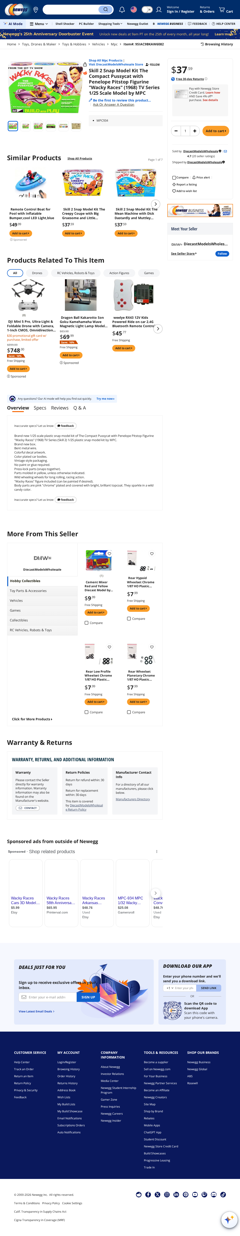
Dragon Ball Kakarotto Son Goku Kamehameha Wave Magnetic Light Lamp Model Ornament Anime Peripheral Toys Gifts (82, 321)
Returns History (67, 1083)
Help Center (22, 1062)
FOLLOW (222, 254)
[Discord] (214, 1194)
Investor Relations (112, 1074)
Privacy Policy (51, 1203)
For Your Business (155, 1076)
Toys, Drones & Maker (39, 44)
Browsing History (68, 1069)
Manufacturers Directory (133, 799)
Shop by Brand (153, 1111)
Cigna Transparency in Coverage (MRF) (39, 1220)
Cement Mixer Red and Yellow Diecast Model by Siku (97, 586)
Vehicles (98, 44)
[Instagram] (167, 1194)
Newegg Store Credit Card (161, 1146)
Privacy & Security (26, 1090)
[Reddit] (85, 73)
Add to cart (215, 131)
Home (11, 44)
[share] (85, 64)
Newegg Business (198, 1062)
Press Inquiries (110, 1107)
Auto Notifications (69, 1132)
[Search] (105, 10)
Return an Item (23, 1076)
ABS (190, 1076)
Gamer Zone (109, 1100)
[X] (157, 1194)
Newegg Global (197, 1069)
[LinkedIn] (176, 1194)
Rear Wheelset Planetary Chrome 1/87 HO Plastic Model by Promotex (141, 675)
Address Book (66, 1090)
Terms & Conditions (27, 1203)
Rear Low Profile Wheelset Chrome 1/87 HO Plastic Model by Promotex (98, 675)
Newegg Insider (111, 1121)
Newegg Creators (155, 1097)
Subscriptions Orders (71, 1125)
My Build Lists (66, 1104)
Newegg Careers (112, 1114)
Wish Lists (63, 1097)
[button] (35, 9)
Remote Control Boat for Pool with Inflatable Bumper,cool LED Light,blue (31, 213)
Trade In (149, 1167)
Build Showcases (155, 1153)
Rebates (149, 1118)
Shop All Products (80, 158)
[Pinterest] (186, 1194)
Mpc (114, 44)
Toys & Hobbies (74, 44)
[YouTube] (195, 1194)
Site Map (149, 1104)
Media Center (110, 1081)
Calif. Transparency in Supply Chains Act (40, 1212)
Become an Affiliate (156, 1090)
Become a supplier (156, 1062)
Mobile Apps (152, 1125)
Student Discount (155, 1139)
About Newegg (110, 1067)
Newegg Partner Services (160, 1083)
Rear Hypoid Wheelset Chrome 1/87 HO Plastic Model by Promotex (140, 581)
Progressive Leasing (157, 1160)
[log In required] (109, 553)
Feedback (67, 426)
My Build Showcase (69, 1111)
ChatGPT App (152, 1132)
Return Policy (22, 1083)
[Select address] (35, 9)
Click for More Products (31, 719)
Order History (66, 1076)
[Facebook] (148, 1194)
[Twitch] (204, 1194)
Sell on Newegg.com (157, 1069)
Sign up (88, 997)
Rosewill (192, 1083)
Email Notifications (69, 1118)
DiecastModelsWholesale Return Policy (84, 807)
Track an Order (24, 1069)
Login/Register (66, 1062)
